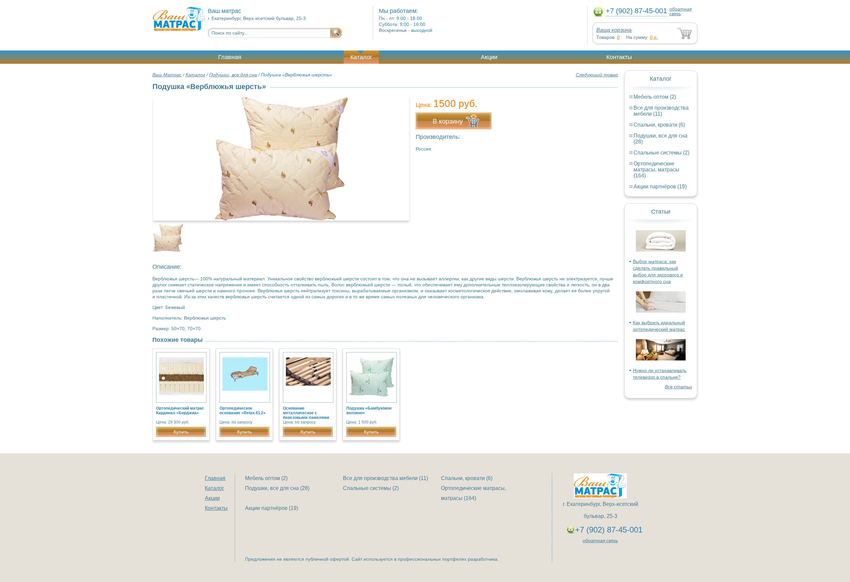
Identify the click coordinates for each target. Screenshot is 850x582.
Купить (181, 432)
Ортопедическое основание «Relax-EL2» (242, 410)
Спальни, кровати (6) (659, 125)
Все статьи (678, 386)
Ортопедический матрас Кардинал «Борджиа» (180, 410)
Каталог (361, 57)
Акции (489, 57)
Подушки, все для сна (233, 74)
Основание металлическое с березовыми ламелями (306, 413)
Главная (229, 57)
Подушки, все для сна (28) (277, 488)
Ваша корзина (614, 30)
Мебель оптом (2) (655, 97)
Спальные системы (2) (661, 152)
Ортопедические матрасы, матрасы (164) (656, 169)
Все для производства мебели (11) (661, 111)
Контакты (619, 57)
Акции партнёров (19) (660, 186)
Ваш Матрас (167, 74)
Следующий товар (597, 74)
